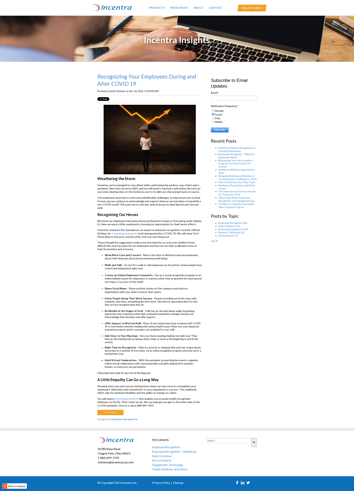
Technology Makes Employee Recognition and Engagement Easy (236, 199)
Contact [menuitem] (216, 7)
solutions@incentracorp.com (116, 462)
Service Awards (228, 235)
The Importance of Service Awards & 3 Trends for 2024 (237, 193)
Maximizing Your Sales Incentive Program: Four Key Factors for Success (235, 163)
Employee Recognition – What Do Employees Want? (236, 156)
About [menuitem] (198, 7)
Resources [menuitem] (179, 7)
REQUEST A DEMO (251, 7)
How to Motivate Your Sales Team (236, 182)
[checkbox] (234, 116)
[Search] (254, 442)
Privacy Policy (161, 482)
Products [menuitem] (157, 7)
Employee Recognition (125, 419)
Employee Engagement (233, 229)
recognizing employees (124, 233)
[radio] (234, 111)
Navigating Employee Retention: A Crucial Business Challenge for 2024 (237, 177)
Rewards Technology (231, 232)
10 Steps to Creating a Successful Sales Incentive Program (236, 206)
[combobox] (229, 440)
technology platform (126, 398)
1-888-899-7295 (108, 457)
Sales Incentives (229, 226)
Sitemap (178, 482)
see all (214, 240)
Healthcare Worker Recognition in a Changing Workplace (237, 149)
